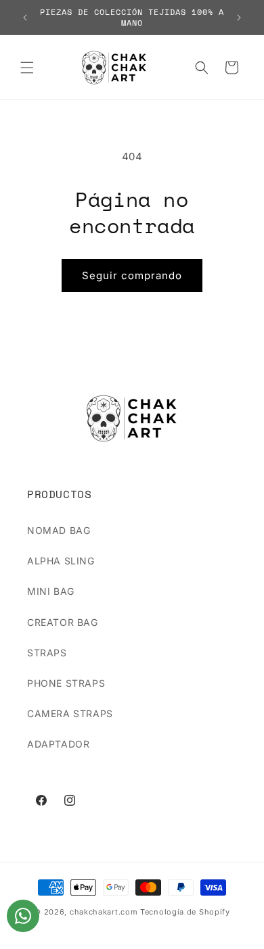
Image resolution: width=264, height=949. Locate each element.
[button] (27, 67)
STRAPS (47, 652)
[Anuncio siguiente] (239, 17)
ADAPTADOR (58, 744)
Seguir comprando (132, 275)
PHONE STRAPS (66, 683)
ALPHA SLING (61, 560)
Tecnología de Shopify (185, 912)
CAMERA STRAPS (70, 713)
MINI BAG (50, 591)
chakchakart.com (104, 912)
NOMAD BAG (58, 530)
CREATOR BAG (62, 622)
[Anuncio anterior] (25, 17)
